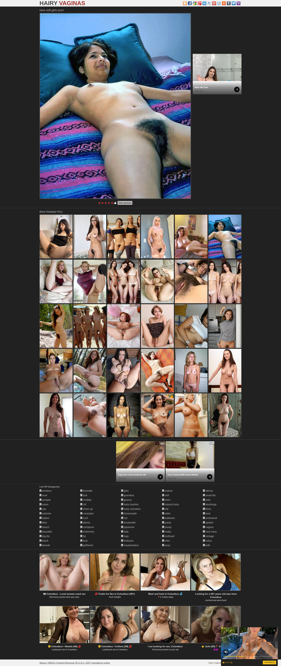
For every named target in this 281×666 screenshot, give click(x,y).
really (167, 531)
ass (43, 509)
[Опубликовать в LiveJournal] (209, 3)
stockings (210, 504)
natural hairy (171, 504)
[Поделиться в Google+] (199, 3)
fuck (85, 540)
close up (87, 509)
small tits (210, 495)
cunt (85, 518)
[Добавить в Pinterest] (214, 3)
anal (44, 495)
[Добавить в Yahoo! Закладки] (239, 3)
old (166, 509)
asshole (46, 513)
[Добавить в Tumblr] (229, 3)
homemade (130, 513)
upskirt (209, 522)
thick (208, 509)
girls (126, 490)
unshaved (211, 518)
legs (126, 536)
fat (84, 536)
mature (168, 490)
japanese (128, 527)
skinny (209, 490)
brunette (87, 490)
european (88, 527)
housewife (129, 522)
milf (166, 495)
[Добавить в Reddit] (219, 3)
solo (207, 499)
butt (84, 495)
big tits (45, 536)
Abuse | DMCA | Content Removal (57, 662)
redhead (169, 536)
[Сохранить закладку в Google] (195, 3)
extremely (88, 531)
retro (167, 540)
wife (207, 545)
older (167, 513)
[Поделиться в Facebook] (190, 3)
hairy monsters (132, 509)
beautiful (46, 531)
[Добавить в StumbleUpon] (224, 3)
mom (167, 499)
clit (84, 504)
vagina (209, 527)
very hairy (211, 531)
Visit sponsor (125, 203)
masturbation (131, 545)
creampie (88, 513)
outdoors (169, 518)
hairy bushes (131, 504)
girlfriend (87, 545)
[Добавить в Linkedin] (204, 3)
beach (45, 527)
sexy (167, 545)
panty (167, 522)
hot (125, 518)
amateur (46, 490)
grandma (128, 495)
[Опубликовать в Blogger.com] (185, 3)
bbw (44, 522)
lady (126, 531)
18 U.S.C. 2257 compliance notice (92, 662)
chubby (86, 499)
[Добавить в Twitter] (234, 3)
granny (127, 499)
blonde (45, 545)
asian (44, 504)
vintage (209, 536)
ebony (86, 522)
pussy (168, 527)
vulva (208, 540)
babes (45, 518)
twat (207, 513)
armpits (46, 499)
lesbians (128, 540)
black (44, 540)
